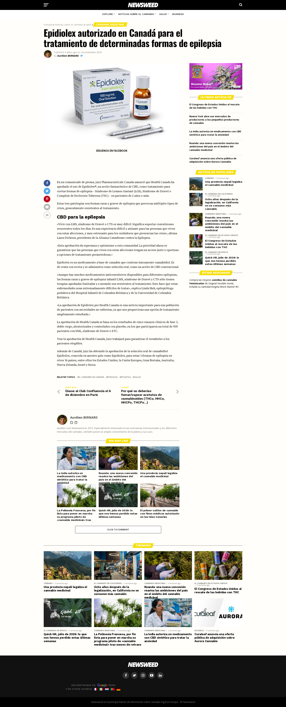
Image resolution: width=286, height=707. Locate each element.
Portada (48, 24)
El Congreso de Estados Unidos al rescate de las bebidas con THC (214, 106)
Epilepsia (126, 377)
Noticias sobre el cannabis (136, 14)
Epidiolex (112, 377)
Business (178, 14)
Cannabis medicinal (110, 24)
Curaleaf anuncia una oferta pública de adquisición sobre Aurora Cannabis (212, 160)
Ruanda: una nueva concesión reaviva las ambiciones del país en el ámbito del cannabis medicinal (214, 146)
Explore (107, 14)
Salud (163, 14)
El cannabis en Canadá (91, 377)
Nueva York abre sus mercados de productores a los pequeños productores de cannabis (214, 120)
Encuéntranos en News (93, 685)
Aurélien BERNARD (68, 55)
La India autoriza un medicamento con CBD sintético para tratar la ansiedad (215, 133)
